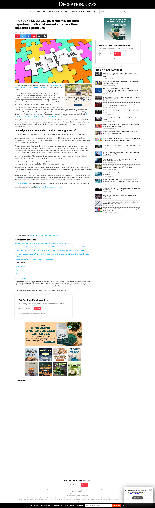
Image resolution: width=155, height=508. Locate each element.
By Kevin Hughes (112, 93)
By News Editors (112, 100)
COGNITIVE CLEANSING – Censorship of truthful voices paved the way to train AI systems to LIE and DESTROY (121, 104)
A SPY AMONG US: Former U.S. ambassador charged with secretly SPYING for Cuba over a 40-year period (121, 189)
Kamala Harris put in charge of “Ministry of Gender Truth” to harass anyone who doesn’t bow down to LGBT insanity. (53, 247)
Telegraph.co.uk (20, 270)
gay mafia (18, 284)
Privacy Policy (77, 501)
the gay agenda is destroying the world (49, 187)
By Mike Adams (112, 107)
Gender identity (32, 284)
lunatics (77, 284)
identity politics (43, 284)
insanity (62, 284)
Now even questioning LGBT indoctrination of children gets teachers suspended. (34, 259)
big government (36, 282)
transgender (53, 286)
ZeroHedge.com (20, 266)
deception (37, 11)
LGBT (72, 284)
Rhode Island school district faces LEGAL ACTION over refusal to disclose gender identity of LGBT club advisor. (51, 250)
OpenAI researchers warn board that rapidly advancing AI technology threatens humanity (119, 160)
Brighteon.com (18, 273)
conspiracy (45, 282)
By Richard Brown (113, 212)
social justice (44, 286)
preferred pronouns (21, 286)
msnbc (67, 11)
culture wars (54, 282)
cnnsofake (59, 11)
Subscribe (116, 505)
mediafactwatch (48, 11)
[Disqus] (53, 405)
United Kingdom (63, 286)
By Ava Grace (112, 185)
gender (24, 284)
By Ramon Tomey (113, 135)
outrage (83, 284)
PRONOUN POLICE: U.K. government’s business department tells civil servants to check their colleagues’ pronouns (121, 139)
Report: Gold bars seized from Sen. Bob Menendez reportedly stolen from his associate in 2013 (120, 132)
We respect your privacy (68, 493)
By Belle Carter (112, 169)
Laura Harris (28, 32)
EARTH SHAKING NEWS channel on (45, 235)
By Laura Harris (112, 128)
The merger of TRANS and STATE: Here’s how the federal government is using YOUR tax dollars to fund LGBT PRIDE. (43, 243)
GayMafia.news (23, 183)
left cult (67, 284)
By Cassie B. (111, 78)
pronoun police (34, 286)
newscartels (91, 11)
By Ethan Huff (112, 85)
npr (30, 11)
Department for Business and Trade (78, 282)
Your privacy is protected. (24, 313)
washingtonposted (78, 11)
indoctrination (54, 284)
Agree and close (137, 497)
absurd (27, 282)
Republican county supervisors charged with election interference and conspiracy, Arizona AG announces (118, 166)
